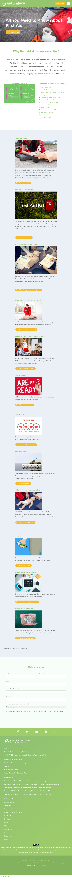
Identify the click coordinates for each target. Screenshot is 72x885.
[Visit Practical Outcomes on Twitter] (27, 731)
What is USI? (8, 766)
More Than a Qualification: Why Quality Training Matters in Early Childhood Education (31, 784)
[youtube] (8, 877)
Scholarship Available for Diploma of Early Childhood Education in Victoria (27, 787)
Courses (6, 748)
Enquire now (60, 3)
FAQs (6, 822)
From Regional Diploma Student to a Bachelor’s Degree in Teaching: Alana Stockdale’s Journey (33, 781)
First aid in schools (46, 117)
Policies (43, 865)
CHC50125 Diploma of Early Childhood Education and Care (23, 752)
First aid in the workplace (48, 115)
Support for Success (10, 809)
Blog (5, 826)
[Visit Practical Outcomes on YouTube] (46, 731)
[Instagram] (11, 877)
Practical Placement (10, 816)
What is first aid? (46, 87)
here (18, 714)
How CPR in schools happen (49, 102)
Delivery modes (9, 799)
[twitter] (3, 877)
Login (6, 839)
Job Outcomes (8, 819)
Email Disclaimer (32, 865)
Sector (6, 833)
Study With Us (9, 805)
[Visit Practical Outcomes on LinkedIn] (36, 731)
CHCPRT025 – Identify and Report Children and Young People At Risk (25, 755)
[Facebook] (1, 877)
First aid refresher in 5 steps (49, 100)
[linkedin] (6, 877)
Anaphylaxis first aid (47, 112)
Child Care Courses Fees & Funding (15, 763)
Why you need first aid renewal (50, 97)
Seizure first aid (45, 107)
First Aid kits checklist (47, 90)
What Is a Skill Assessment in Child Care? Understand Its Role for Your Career (28, 794)
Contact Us (8, 829)
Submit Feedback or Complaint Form (15, 773)
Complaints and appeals (11, 769)
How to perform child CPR (49, 110)
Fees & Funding (9, 802)
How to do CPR (45, 105)
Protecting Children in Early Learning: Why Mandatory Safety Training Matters (28, 791)
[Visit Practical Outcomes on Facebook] (18, 731)
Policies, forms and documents (13, 759)
